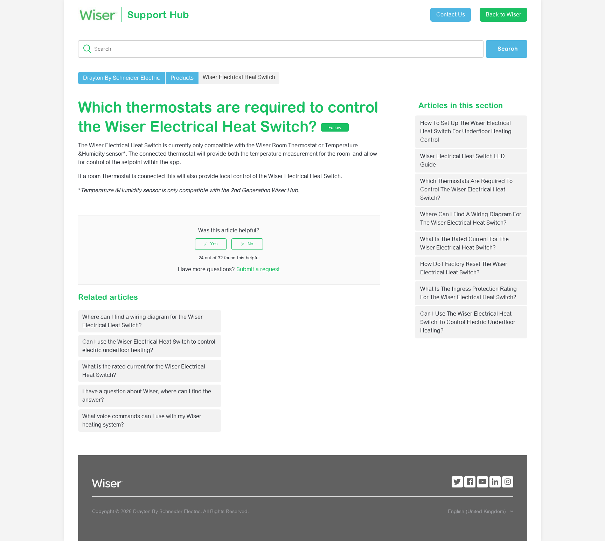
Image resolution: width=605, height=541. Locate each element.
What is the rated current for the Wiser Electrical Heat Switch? (464, 243)
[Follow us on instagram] (507, 481)
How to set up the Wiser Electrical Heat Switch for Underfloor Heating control (466, 131)
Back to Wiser (503, 14)
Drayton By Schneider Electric (121, 78)
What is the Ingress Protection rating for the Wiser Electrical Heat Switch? (468, 293)
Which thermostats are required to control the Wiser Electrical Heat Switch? (466, 189)
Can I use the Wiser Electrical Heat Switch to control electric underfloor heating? (467, 322)
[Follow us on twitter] (457, 481)
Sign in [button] (408, 11)
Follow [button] (334, 127)
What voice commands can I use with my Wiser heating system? (141, 420)
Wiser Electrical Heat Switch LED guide (462, 160)
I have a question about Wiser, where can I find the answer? (146, 395)
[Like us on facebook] (469, 481)
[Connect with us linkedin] (495, 481)
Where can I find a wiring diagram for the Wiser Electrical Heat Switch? (470, 218)
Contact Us (450, 14)
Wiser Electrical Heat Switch (239, 77)
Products (182, 78)
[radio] (211, 244)
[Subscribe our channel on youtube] (482, 481)
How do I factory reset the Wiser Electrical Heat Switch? (463, 268)
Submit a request (368, 12)
